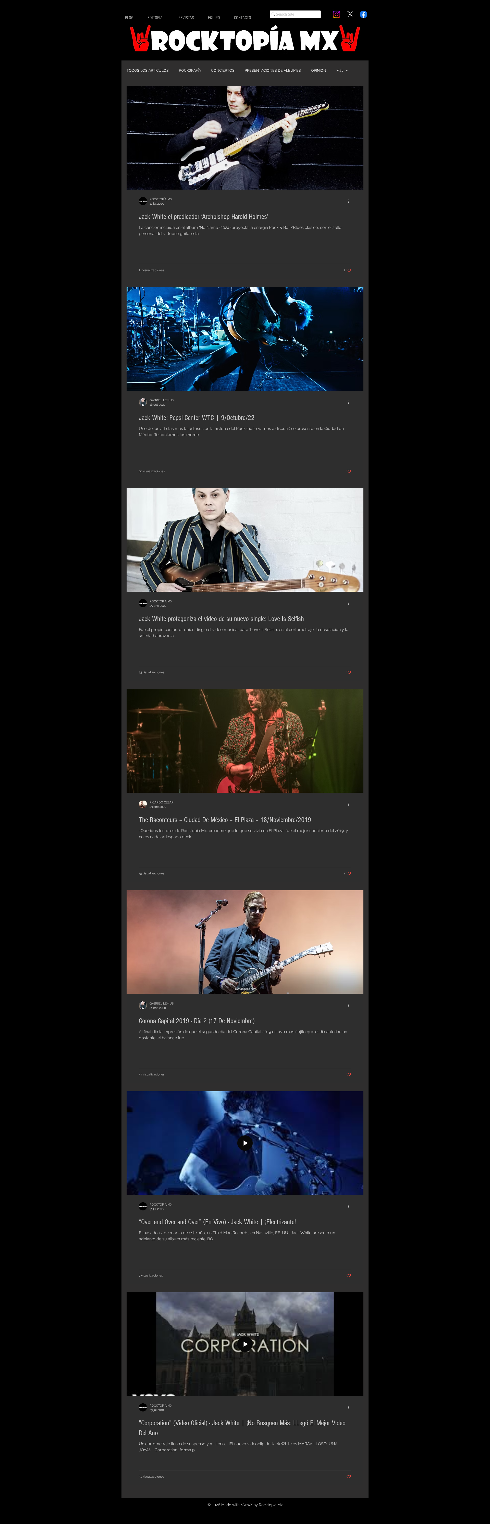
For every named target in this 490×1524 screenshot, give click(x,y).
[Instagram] (336, 14)
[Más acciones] (350, 201)
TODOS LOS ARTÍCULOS (148, 70)
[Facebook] (364, 14)
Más (339, 70)
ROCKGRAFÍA (190, 70)
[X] (350, 14)
